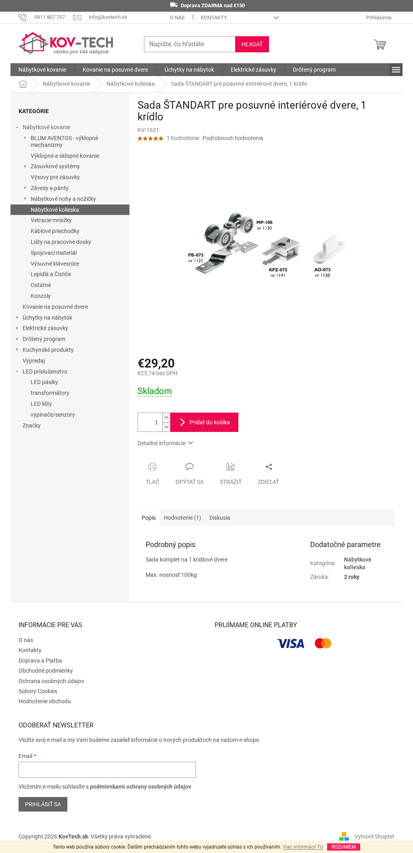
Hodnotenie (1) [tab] (182, 517)
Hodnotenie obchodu (45, 701)
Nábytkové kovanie (46, 127)
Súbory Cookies (38, 691)
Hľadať (252, 44)
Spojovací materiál (54, 253)
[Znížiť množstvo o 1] (166, 427)
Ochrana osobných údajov (51, 681)
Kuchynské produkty (48, 350)
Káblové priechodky (55, 231)
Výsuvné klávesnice (55, 263)
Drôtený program (44, 339)
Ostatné (41, 285)
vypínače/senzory (53, 414)
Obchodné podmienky (46, 670)
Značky (32, 425)
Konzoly (41, 296)
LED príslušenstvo (45, 371)
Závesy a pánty (50, 188)
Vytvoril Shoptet (374, 836)
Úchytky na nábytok (47, 317)
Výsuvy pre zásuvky (55, 177)
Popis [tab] (149, 517)
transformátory (50, 393)
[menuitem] (42, 69)
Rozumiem (344, 847)
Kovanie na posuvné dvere (55, 307)
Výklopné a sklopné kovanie (65, 156)
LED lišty (41, 404)
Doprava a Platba (40, 660)
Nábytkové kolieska (55, 210)
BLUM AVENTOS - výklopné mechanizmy (64, 141)
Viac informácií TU (303, 847)
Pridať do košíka (210, 422)
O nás (177, 17)
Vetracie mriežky (51, 220)
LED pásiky (44, 382)
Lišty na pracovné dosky (61, 242)
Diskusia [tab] (219, 517)
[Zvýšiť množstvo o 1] (166, 417)
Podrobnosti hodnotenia (232, 138)
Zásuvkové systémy (55, 166)
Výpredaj (34, 360)
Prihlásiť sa (43, 804)
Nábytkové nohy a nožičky (63, 199)
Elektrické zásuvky (45, 328)
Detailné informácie (162, 443)
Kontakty (214, 17)
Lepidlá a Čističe (51, 274)
